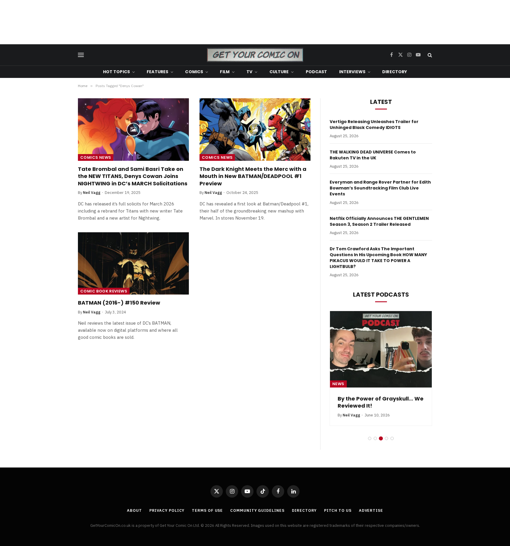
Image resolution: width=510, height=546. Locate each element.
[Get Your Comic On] (255, 55)
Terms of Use (207, 510)
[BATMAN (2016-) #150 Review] (133, 263)
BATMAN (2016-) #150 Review (119, 302)
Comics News (95, 157)
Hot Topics (116, 72)
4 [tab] (386, 438)
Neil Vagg (91, 192)
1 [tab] (369, 438)
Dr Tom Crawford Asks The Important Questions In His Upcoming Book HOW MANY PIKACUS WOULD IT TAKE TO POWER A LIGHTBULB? (378, 257)
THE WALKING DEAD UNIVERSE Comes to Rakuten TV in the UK (373, 155)
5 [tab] (392, 438)
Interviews (352, 72)
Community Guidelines (257, 510)
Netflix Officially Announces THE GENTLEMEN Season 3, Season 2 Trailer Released (379, 221)
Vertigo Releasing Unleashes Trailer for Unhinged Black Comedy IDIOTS (374, 124)
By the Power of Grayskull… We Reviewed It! (381, 402)
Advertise (371, 510)
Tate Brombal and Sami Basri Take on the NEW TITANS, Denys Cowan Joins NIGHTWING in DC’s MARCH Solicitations (132, 176)
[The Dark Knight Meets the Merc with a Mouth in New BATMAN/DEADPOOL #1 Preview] (255, 129)
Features (157, 72)
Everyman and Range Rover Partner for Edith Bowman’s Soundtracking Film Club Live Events (380, 188)
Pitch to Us (338, 510)
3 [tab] (381, 438)
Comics (194, 72)
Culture (279, 72)
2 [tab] (375, 438)
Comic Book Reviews (103, 291)
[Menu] (81, 55)
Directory (394, 72)
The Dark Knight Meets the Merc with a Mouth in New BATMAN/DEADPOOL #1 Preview (253, 176)
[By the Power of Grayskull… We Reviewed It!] (381, 349)
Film (225, 72)
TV (249, 72)
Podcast (316, 72)
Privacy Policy (167, 510)
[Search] (429, 55)
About (134, 510)
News (338, 384)
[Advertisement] (255, 22)
